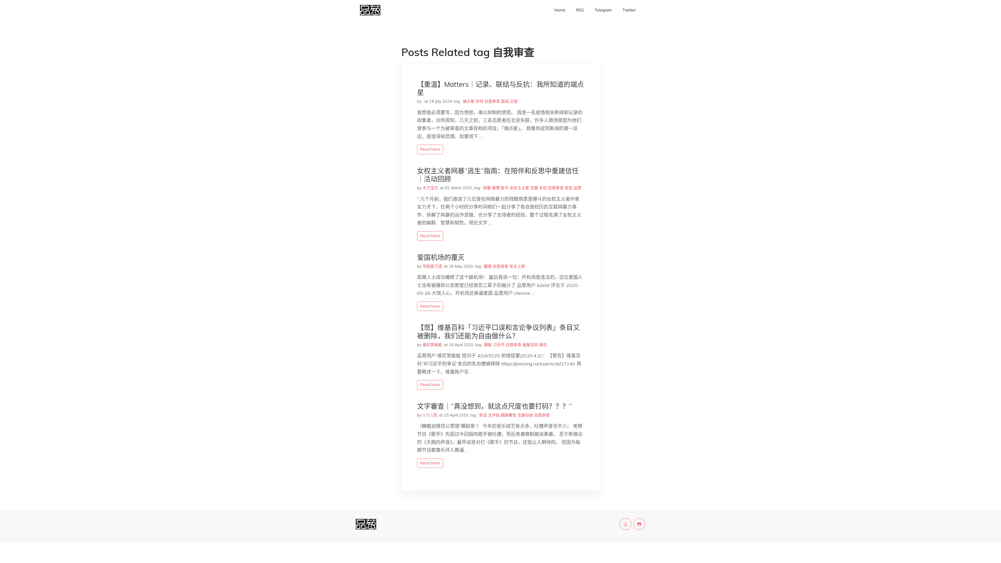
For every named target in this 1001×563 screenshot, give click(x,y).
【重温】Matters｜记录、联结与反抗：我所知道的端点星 (500, 88)
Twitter (629, 10)
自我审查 (492, 101)
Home (559, 10)
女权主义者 (519, 187)
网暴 (487, 187)
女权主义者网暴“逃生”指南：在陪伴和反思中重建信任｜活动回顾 (498, 175)
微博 (496, 187)
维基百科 (530, 344)
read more (430, 149)
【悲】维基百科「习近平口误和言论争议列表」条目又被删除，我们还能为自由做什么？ (498, 331)
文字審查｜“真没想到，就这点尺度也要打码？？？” (494, 406)
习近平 (499, 344)
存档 (479, 101)
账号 (505, 187)
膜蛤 (488, 344)
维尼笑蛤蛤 (432, 344)
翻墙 (488, 266)
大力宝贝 (430, 187)
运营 (577, 187)
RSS (580, 10)
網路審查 (508, 415)
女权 (543, 187)
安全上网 (517, 266)
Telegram (603, 10)
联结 (505, 101)
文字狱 (494, 415)
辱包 (543, 344)
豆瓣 (534, 187)
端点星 (468, 101)
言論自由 (525, 415)
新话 (483, 415)
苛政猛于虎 (432, 266)
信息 (568, 187)
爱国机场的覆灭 (441, 257)
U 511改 (430, 415)
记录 (514, 101)
